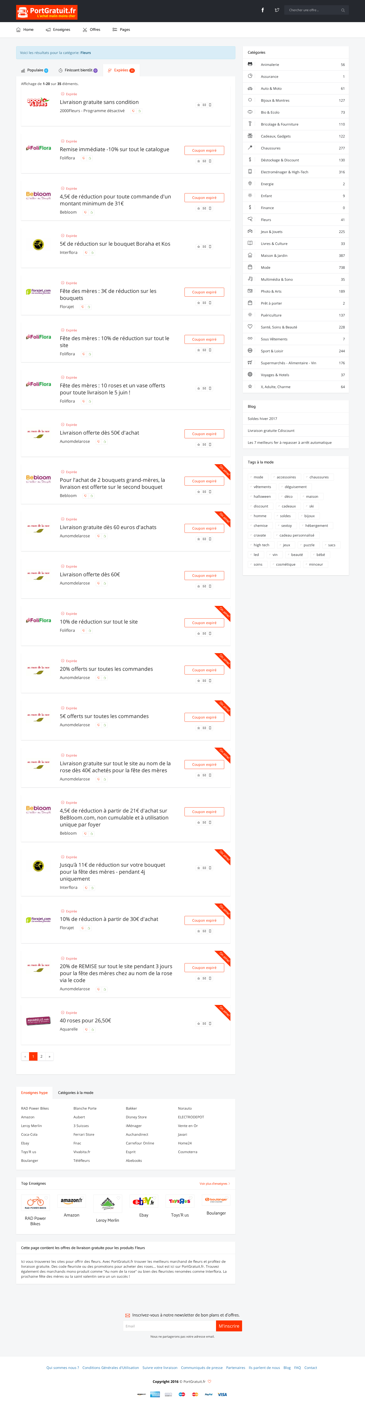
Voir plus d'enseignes (214, 1183)
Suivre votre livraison (160, 1367)
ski (311, 506)
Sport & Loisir (302, 351)
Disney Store (136, 1117)
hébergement (316, 525)
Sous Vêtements (302, 339)
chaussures (319, 477)
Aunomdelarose (75, 441)
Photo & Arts (302, 291)
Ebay (25, 1143)
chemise (261, 525)
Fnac (77, 1143)
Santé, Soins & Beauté (302, 327)
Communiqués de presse (202, 1367)
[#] (142, 1394)
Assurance (302, 76)
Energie (302, 183)
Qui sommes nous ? (62, 1367)
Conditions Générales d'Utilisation (110, 1367)
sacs (331, 544)
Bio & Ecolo (302, 112)
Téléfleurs (81, 1160)
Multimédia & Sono (302, 279)
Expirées (123, 70)
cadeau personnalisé (297, 535)
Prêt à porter (302, 303)
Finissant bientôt (80, 70)
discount (261, 506)
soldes (285, 515)
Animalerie (302, 64)
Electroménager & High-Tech (302, 172)
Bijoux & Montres (302, 100)
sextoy (286, 525)
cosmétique (285, 564)
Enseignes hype (34, 1092)
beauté (297, 554)
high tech (261, 544)
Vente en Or (188, 1125)
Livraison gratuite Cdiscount (271, 430)
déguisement (296, 486)
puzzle (309, 544)
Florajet (67, 306)
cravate (260, 535)
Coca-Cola (29, 1134)
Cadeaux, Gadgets (302, 136)
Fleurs (302, 219)
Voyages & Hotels (302, 374)
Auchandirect (137, 1134)
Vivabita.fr (81, 1151)
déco (288, 496)
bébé (321, 554)
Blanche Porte (85, 1108)
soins (258, 564)
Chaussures (302, 148)
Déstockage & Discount (302, 160)
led (256, 554)
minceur (316, 564)
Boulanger (29, 1160)
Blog (287, 1367)
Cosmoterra (187, 1151)
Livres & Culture (302, 243)
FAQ (297, 1367)
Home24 (185, 1143)
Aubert (79, 1117)
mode (258, 477)
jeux (286, 544)
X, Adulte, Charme (302, 386)
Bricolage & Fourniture (302, 124)
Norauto (185, 1108)
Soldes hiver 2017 (262, 418)
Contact (310, 1367)
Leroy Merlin (31, 1125)
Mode (302, 267)
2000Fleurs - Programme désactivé (93, 110)
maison (312, 496)
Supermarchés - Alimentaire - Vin (302, 363)
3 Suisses (81, 1125)
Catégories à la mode (75, 1092)
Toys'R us (28, 1151)
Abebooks (134, 1160)
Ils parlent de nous (264, 1367)
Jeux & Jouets (302, 231)
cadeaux (289, 506)
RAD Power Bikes (35, 1108)
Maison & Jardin (302, 255)
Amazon (28, 1117)
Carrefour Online (140, 1143)
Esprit (131, 1151)
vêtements (262, 486)
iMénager (134, 1125)
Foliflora (68, 158)
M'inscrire (229, 1326)
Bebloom (69, 212)
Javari (182, 1134)
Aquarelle (69, 1029)
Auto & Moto (302, 88)
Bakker (131, 1108)
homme (260, 515)
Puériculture (302, 315)
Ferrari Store (83, 1134)
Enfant (302, 195)
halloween (262, 496)
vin (275, 554)
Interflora (69, 252)
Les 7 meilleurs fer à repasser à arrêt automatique (290, 442)
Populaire (36, 70)
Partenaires (235, 1367)
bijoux (309, 515)
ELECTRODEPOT (191, 1117)
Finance (302, 207)
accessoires (286, 477)
